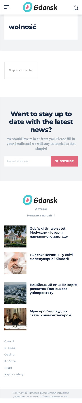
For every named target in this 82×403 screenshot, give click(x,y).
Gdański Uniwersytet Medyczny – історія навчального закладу (49, 232)
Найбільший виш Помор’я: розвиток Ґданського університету (53, 289)
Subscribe (64, 161)
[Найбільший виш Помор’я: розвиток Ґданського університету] (15, 293)
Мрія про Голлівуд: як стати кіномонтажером (51, 313)
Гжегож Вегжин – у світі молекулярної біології (51, 257)
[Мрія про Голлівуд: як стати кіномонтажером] (15, 319)
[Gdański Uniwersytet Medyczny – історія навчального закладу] (15, 236)
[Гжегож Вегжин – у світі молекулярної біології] (15, 263)
